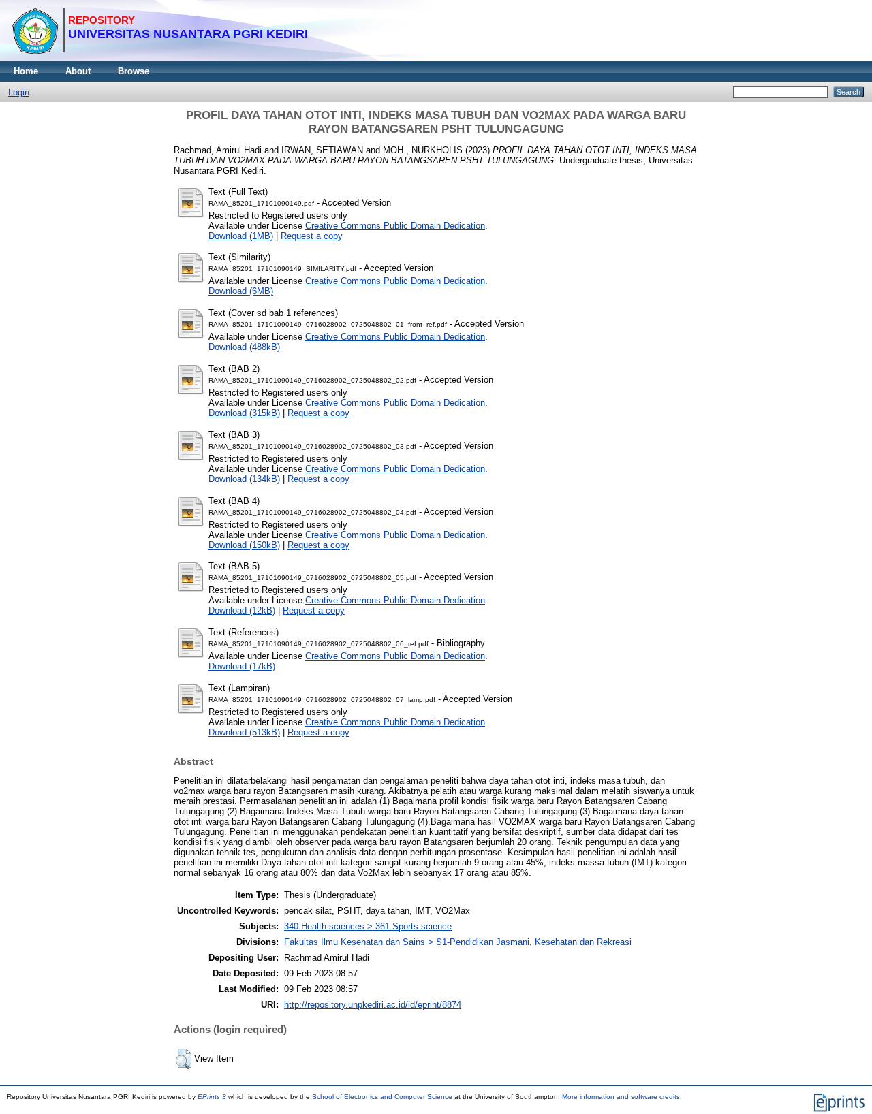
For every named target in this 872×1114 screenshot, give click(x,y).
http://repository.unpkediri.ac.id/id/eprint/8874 (372, 1005)
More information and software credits (621, 1096)
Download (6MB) (240, 291)
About (78, 71)
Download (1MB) (240, 236)
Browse (133, 71)
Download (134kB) (244, 479)
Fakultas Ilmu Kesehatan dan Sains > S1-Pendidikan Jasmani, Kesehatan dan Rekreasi (458, 942)
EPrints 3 (212, 1096)
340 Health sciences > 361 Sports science (368, 926)
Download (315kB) (244, 413)
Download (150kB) (244, 545)
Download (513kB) (244, 732)
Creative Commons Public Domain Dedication (395, 226)
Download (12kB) (241, 610)
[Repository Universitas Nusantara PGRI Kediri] (160, 58)
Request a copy (312, 236)
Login (18, 92)
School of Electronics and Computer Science (382, 1096)
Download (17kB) (241, 666)
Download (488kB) (244, 347)
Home (26, 71)
